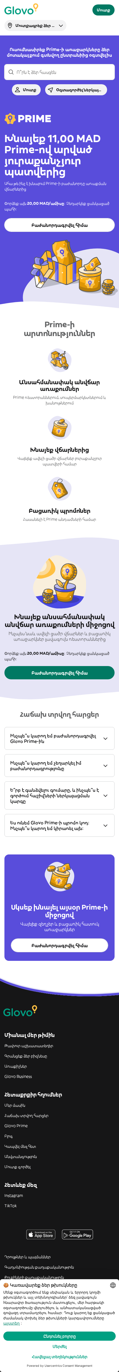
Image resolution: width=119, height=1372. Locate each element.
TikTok (10, 1205)
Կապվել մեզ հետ (20, 1146)
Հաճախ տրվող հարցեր (26, 1115)
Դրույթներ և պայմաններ (27, 1256)
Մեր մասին (14, 1105)
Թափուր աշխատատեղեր (28, 1045)
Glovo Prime (16, 1125)
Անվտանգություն (20, 1156)
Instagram (13, 1195)
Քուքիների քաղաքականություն (34, 1277)
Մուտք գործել (17, 1166)
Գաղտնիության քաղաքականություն (39, 1267)
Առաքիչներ (15, 1066)
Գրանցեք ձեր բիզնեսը (25, 1055)
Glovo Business (18, 1076)
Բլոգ (8, 1135)
